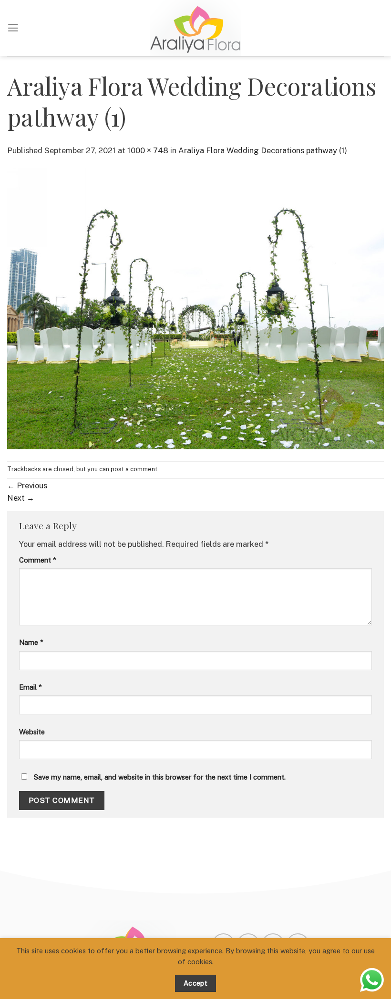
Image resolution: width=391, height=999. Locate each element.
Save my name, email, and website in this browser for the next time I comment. (160, 777)
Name (31, 642)
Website (32, 732)
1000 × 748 (147, 150)
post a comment (134, 469)
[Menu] (13, 28)
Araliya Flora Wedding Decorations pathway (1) (262, 150)
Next (20, 498)
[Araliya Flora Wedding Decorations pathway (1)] (195, 308)
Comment (37, 560)
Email (30, 687)
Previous (27, 485)
